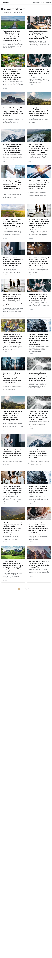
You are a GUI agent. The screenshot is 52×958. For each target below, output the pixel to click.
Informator (5, 2)
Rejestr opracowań (37, 2)
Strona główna (47, 2)
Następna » (30, 588)
